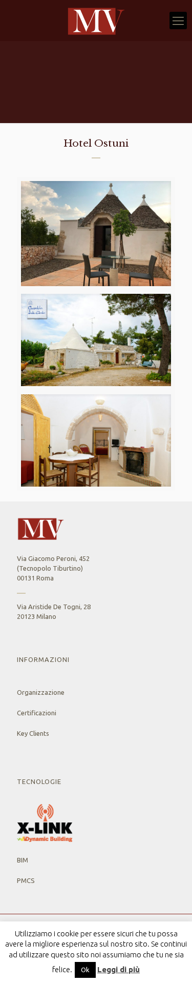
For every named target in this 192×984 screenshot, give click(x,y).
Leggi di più (118, 969)
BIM (22, 859)
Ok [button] (85, 969)
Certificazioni (36, 712)
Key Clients (33, 733)
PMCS (26, 880)
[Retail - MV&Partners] (96, 20)
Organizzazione (41, 692)
